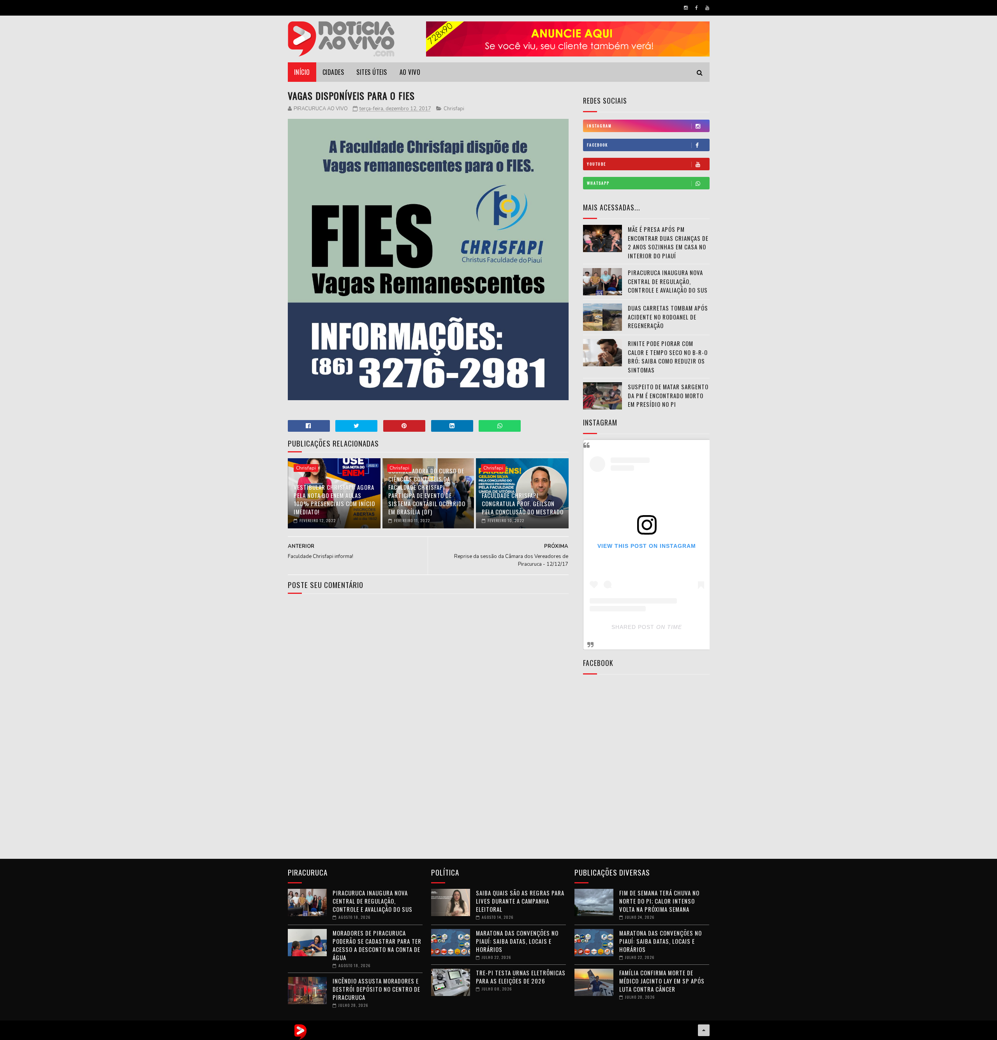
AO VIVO (410, 72)
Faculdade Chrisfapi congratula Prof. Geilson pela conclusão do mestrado (523, 503)
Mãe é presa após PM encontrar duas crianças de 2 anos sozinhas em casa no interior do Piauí (668, 242)
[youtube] (707, 8)
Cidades (333, 72)
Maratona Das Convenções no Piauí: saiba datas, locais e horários (517, 941)
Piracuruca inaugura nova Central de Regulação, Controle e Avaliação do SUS (668, 281)
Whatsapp (598, 183)
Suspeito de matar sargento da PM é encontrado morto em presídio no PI (668, 395)
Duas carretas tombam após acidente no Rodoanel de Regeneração (668, 317)
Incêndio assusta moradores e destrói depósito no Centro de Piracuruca (376, 988)
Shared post (632, 627)
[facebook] (696, 8)
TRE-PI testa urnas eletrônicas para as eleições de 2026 (520, 976)
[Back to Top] (704, 1030)
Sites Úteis (371, 72)
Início (302, 72)
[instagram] (686, 8)
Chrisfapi (454, 108)
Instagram (599, 126)
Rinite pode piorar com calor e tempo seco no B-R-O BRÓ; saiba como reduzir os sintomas (668, 356)
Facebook (597, 145)
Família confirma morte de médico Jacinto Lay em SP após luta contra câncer (662, 980)
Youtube (596, 164)
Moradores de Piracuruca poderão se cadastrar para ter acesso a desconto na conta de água (377, 945)
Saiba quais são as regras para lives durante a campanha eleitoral (520, 900)
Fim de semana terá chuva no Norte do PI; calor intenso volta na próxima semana (659, 900)
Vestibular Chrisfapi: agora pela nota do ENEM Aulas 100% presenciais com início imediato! (334, 499)
